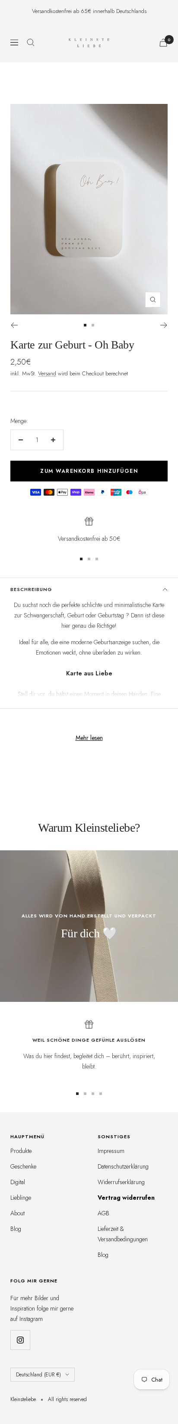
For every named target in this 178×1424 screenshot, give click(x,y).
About (17, 1213)
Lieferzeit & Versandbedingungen (123, 1233)
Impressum (111, 1150)
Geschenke (23, 1166)
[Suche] (31, 42)
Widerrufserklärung (121, 1182)
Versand (47, 373)
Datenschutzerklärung (123, 1166)
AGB (103, 1213)
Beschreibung (31, 589)
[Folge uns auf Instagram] (20, 1340)
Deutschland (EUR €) (38, 1375)
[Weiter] (164, 325)
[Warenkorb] (163, 43)
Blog (15, 1228)
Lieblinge (20, 1197)
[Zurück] (14, 325)
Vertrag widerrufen (126, 1197)
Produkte (21, 1150)
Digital (17, 1182)
